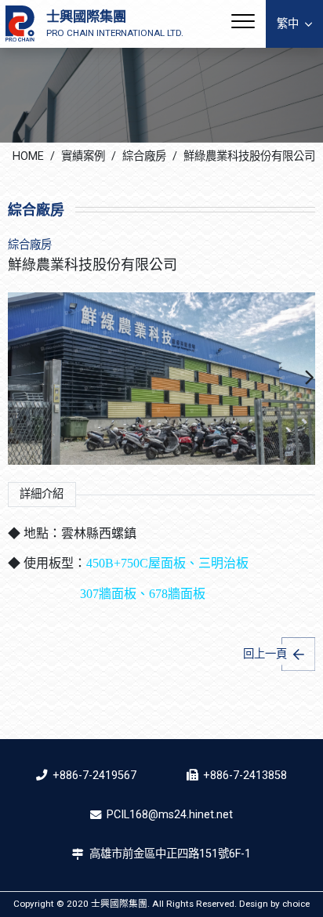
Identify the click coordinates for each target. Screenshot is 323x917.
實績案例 (83, 156)
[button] (309, 378)
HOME (28, 156)
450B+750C (117, 563)
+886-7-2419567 (94, 775)
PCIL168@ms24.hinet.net (170, 814)
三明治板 (223, 563)
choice (296, 903)
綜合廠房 (144, 156)
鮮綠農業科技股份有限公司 (249, 156)
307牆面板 (108, 593)
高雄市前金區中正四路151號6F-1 (170, 854)
